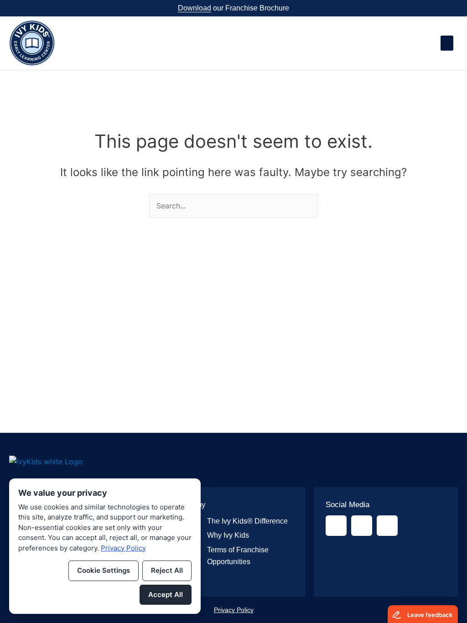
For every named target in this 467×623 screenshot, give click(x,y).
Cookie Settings (103, 570)
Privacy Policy (234, 609)
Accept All (165, 594)
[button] (447, 43)
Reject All (167, 570)
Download (194, 8)
